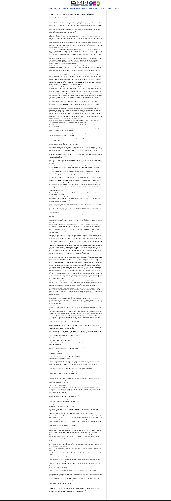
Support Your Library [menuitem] (112, 8)
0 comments (72, 17)
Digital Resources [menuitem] (93, 8)
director (52, 17)
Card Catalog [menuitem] (57, 8)
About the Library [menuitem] (74, 8)
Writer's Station (65, 17)
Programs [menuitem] (102, 8)
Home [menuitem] (50, 8)
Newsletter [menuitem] (65, 8)
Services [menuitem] (84, 8)
